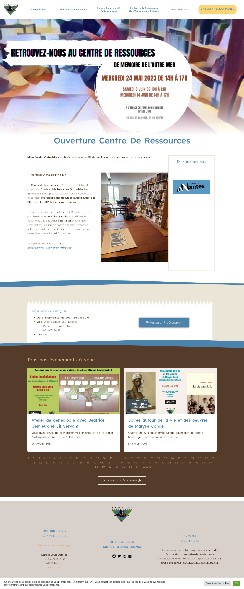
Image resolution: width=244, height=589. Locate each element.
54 (190, 462)
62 (123, 466)
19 (138, 458)
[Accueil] (103, 131)
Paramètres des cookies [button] (217, 583)
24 (172, 458)
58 (96, 466)
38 (81, 462)
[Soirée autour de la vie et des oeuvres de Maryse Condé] (170, 391)
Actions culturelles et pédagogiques (109, 9)
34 (53, 462)
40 (94, 462)
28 (199, 458)
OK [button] (236, 583)
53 (183, 462)
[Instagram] (125, 557)
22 (158, 458)
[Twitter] (119, 557)
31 (33, 462)
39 (87, 462)
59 (103, 466)
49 (156, 462)
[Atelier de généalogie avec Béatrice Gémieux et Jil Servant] (73, 391)
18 (131, 458)
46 (135, 462)
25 (179, 458)
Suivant (147, 466)
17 (124, 458)
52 (176, 462)
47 (142, 462)
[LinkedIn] (130, 557)
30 (213, 458)
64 (137, 466)
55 (196, 462)
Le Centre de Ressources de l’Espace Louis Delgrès (144, 9)
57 (210, 462)
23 (165, 458)
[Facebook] (114, 557)
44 (122, 462)
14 (104, 458)
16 (117, 458)
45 (128, 462)
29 (206, 458)
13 (97, 458)
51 (169, 462)
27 (192, 458)
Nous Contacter (179, 9)
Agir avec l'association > (217, 9)
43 (115, 462)
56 (203, 462)
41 (101, 462)
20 (145, 458)
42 (108, 462)
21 (151, 458)
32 (40, 462)
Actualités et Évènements (73, 9)
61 (116, 466)
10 (77, 458)
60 (110, 466)
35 (60, 462)
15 (111, 458)
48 (149, 462)
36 (67, 462)
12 (90, 458)
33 (47, 462)
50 (162, 462)
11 (83, 458)
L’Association (38, 9)
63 (130, 466)
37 (74, 462)
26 (185, 458)
